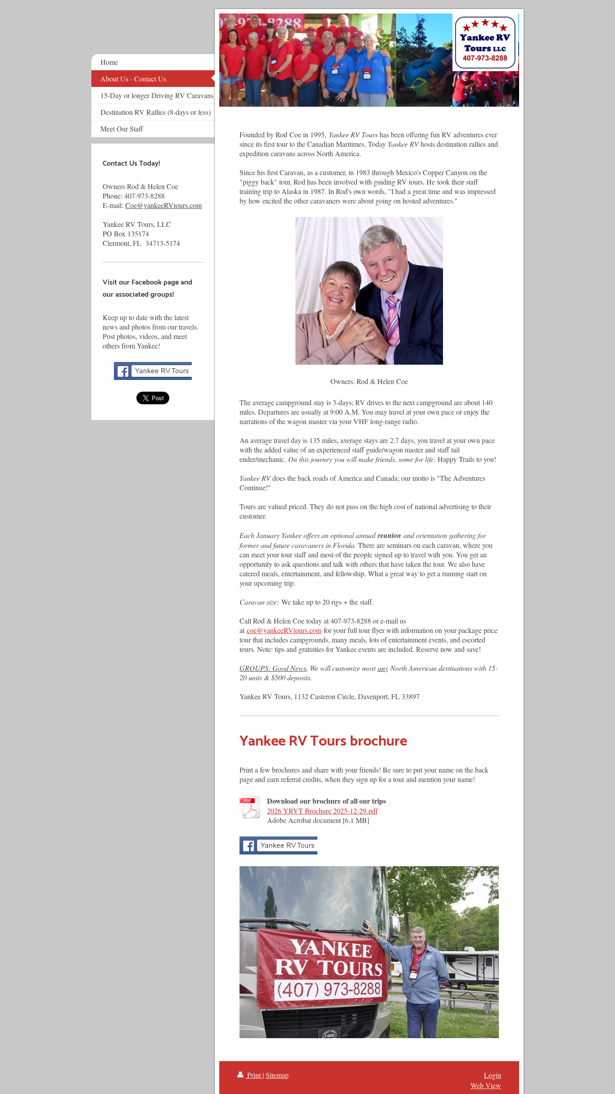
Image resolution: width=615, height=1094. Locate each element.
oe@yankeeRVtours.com (166, 205)
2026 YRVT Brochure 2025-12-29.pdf (322, 810)
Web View (485, 1085)
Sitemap (277, 1075)
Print (253, 1075)
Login (492, 1075)
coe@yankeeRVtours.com (284, 630)
